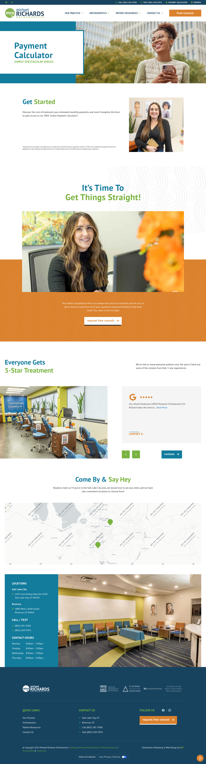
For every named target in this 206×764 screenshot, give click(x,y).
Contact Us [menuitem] (153, 13)
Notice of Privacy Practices (105, 747)
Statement (41, 750)
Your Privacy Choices (109, 757)
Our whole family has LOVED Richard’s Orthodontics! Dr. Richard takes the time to (157, 405)
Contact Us (28, 732)
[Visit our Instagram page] (12, 2)
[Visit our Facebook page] (6, 2)
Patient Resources (32, 727)
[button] (110, 522)
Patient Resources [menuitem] (127, 13)
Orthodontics (29, 722)
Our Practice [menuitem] (72, 13)
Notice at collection (87, 757)
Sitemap (74, 747)
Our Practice (29, 717)
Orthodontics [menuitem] (98, 13)
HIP (182, 747)
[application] (103, 534)
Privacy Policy (85, 747)
